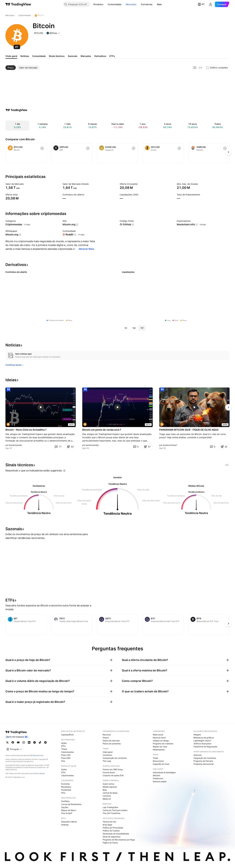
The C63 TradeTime (111, 813)
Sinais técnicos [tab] (57, 56)
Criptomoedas (67, 752)
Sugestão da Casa (161, 764)
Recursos (107, 734)
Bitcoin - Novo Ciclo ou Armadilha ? (26, 429)
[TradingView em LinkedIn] (29, 742)
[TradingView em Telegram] (34, 742)
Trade (155, 758)
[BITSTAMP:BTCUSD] (162, 424)
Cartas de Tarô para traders (115, 810)
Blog (105, 790)
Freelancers (158, 778)
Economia (65, 784)
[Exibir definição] (25, 184)
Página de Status (110, 842)
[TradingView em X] (7, 742)
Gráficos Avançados (202, 743)
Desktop (65, 825)
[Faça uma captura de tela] (194, 67)
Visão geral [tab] (11, 56)
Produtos (98, 4)
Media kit (107, 799)
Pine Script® (66, 813)
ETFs (63, 746)
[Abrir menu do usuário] (210, 4)
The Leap (107, 761)
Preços (106, 737)
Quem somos (108, 784)
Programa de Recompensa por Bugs (119, 839)
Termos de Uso (109, 822)
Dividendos (66, 790)
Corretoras (147, 4)
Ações (64, 743)
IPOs (63, 793)
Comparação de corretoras (115, 758)
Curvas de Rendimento (71, 804)
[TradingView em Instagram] (24, 742)
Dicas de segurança (111, 836)
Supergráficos (67, 734)
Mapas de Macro (68, 810)
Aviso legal (107, 825)
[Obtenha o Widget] (200, 67)
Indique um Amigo (161, 740)
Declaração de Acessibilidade (116, 833)
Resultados (66, 787)
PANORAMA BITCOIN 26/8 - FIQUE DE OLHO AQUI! (189, 429)
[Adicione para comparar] (42, 148)
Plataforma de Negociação (205, 746)
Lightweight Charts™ (203, 740)
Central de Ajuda (110, 793)
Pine (63, 761)
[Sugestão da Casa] (8, 389)
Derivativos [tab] (100, 56)
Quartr (42, 773)
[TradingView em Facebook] (13, 742)
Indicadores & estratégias (164, 772)
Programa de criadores (163, 743)
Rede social (158, 734)
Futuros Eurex (109, 772)
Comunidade (114, 4)
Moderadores (159, 749)
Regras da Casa (160, 746)
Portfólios (65, 801)
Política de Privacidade (113, 827)
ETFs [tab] (112, 56)
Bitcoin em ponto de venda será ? (101, 429)
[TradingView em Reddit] (45, 742)
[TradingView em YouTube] (18, 742)
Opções (64, 807)
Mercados (131, 4)
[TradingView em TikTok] (40, 742)
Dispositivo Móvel (69, 822)
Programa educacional (204, 764)
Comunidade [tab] (39, 56)
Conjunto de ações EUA (113, 775)
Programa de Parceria (203, 761)
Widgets (197, 734)
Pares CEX (65, 755)
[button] (105, 4)
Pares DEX (65, 758)
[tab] (10, 67)
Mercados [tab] (86, 56)
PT (203, 4)
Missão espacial (110, 787)
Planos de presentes (112, 743)
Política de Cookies (111, 830)
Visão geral (107, 752)
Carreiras (107, 796)
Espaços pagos (159, 781)
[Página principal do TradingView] (18, 4)
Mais (159, 4)
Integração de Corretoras (205, 758)
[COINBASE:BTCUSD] (8, 424)
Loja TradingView (110, 807)
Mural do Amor (159, 737)
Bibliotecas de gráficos (204, 737)
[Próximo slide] (228, 407)
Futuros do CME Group (113, 769)
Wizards (156, 775)
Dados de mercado (111, 740)
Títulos (64, 749)
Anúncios (198, 755)
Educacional (158, 761)
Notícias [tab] (24, 56)
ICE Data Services (36, 755)
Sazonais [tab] (72, 56)
